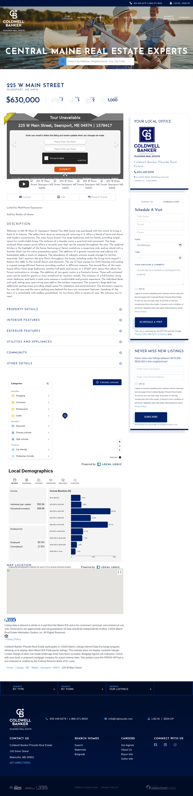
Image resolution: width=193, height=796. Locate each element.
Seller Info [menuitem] (127, 759)
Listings (19, 667)
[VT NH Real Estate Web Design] (161, 787)
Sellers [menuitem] (114, 18)
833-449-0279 (140, 3)
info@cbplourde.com (120, 719)
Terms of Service (159, 334)
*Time (137, 252)
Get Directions (20, 762)
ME (27, 667)
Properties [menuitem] (84, 18)
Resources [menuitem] (130, 18)
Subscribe (151, 417)
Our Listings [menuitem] (67, 18)
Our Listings (118, 689)
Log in (177, 3)
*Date (137, 240)
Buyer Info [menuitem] (127, 754)
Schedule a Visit (171, 202)
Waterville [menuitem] (80, 749)
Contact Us (139, 181)
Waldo (35, 667)
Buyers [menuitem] (100, 18)
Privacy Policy (13, 639)
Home (10, 667)
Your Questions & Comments (149, 265)
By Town (67, 689)
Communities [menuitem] (150, 18)
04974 (56, 667)
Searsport (45, 667)
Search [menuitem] (79, 745)
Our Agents (151, 181)
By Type (18, 689)
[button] (62, 61)
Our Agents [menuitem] (127, 745)
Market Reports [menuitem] (169, 18)
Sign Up (186, 3)
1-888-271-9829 (155, 3)
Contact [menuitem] (184, 18)
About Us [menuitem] (126, 749)
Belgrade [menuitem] (80, 754)
